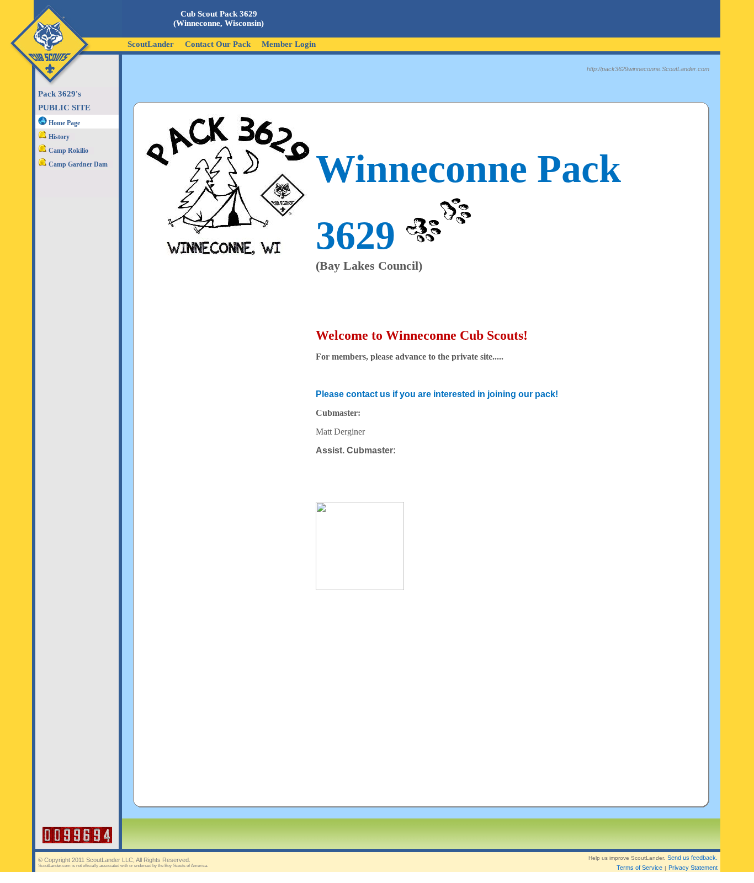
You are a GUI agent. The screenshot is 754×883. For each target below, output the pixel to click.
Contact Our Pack (218, 44)
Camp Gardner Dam (77, 164)
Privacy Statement (693, 867)
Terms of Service (639, 867)
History (58, 137)
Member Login (289, 44)
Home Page (63, 123)
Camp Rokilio (67, 150)
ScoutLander (151, 44)
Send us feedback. (692, 857)
